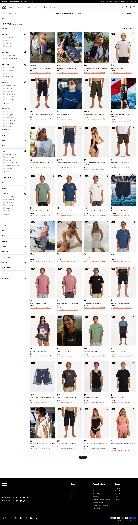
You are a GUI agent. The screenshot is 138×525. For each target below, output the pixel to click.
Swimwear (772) (10, 86)
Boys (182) (9, 43)
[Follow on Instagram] (17, 497)
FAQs (116, 497)
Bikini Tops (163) (10, 160)
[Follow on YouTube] (24, 497)
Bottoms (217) (10, 91)
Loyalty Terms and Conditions (100, 505)
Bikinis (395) (9, 112)
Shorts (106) (9, 123)
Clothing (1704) (10, 68)
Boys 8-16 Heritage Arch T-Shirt (38, 303)
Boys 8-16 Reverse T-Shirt (117, 257)
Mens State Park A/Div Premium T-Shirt (40, 211)
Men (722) (8, 41)
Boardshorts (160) (11, 118)
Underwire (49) (10, 205)
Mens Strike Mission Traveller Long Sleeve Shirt (42, 444)
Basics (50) (9, 169)
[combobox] (82, 7)
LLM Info (117, 500)
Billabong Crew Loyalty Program (101, 502)
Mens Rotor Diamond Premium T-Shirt (67, 397)
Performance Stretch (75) (13, 166)
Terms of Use (96, 508)
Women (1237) (10, 38)
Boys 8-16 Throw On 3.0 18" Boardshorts (121, 162)
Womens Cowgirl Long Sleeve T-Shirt (39, 162)
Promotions (96, 497)
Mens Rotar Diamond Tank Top (92, 397)
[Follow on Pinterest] (21, 497)
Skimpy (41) (9, 208)
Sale (35, 7)
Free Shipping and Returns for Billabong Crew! (17, 1)
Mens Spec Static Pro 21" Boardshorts (120, 303)
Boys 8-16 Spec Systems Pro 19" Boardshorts (42, 397)
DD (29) (8, 211)
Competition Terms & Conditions (101, 500)
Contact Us (118, 494)
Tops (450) (9, 88)
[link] (14, 38)
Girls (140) (8, 46)
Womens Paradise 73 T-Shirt (64, 351)
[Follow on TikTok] (27, 497)
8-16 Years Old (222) (11, 56)
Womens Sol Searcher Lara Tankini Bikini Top (95, 444)
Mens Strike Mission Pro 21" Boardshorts (121, 211)
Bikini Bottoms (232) (11, 154)
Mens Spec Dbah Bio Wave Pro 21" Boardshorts (96, 68)
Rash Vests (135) (10, 121)
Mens (10, 7)
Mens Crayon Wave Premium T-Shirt (93, 211)
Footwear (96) (9, 76)
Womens (19, 7)
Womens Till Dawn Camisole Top (65, 257)
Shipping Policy (119, 488)
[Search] (43, 7)
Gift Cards (95, 488)
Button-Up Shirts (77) (11, 163)
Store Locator (96, 491)
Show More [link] (7, 103)
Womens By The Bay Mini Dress (92, 257)
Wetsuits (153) (10, 73)
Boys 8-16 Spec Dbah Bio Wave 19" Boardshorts (42, 114)
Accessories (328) (11, 71)
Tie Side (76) (9, 197)
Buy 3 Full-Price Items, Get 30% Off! (40, 73)
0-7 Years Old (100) (11, 58)
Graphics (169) (10, 157)
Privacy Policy (96, 494)
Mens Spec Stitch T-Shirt (117, 397)
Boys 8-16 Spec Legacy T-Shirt (118, 351)
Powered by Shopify (131, 520)
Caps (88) (8, 126)
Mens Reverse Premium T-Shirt (65, 211)
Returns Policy (119, 491)
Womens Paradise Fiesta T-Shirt (38, 351)
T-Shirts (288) (9, 115)
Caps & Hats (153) (11, 94)
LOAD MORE (83, 457)
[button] (11, 7)
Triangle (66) (9, 202)
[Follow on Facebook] (14, 497)
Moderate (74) (10, 200)
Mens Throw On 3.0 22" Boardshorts (66, 68)
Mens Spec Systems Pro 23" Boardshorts (40, 68)
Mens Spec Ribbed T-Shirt (63, 114)
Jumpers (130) (10, 100)
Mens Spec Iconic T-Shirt (117, 68)
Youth (28, 7)
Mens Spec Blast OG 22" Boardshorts (39, 257)
